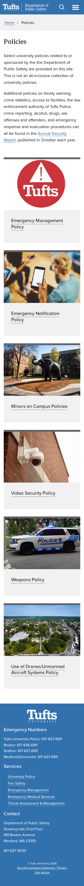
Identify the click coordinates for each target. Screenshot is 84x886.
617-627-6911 (52, 739)
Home (9, 22)
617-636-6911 (27, 745)
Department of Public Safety (36, 7)
